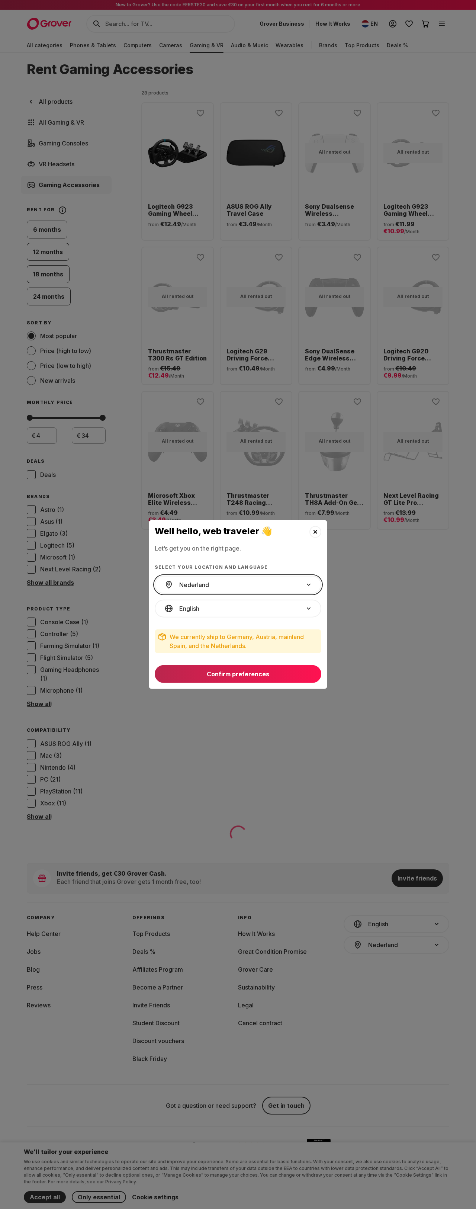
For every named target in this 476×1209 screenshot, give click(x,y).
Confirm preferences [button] (238, 674)
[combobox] (238, 585)
